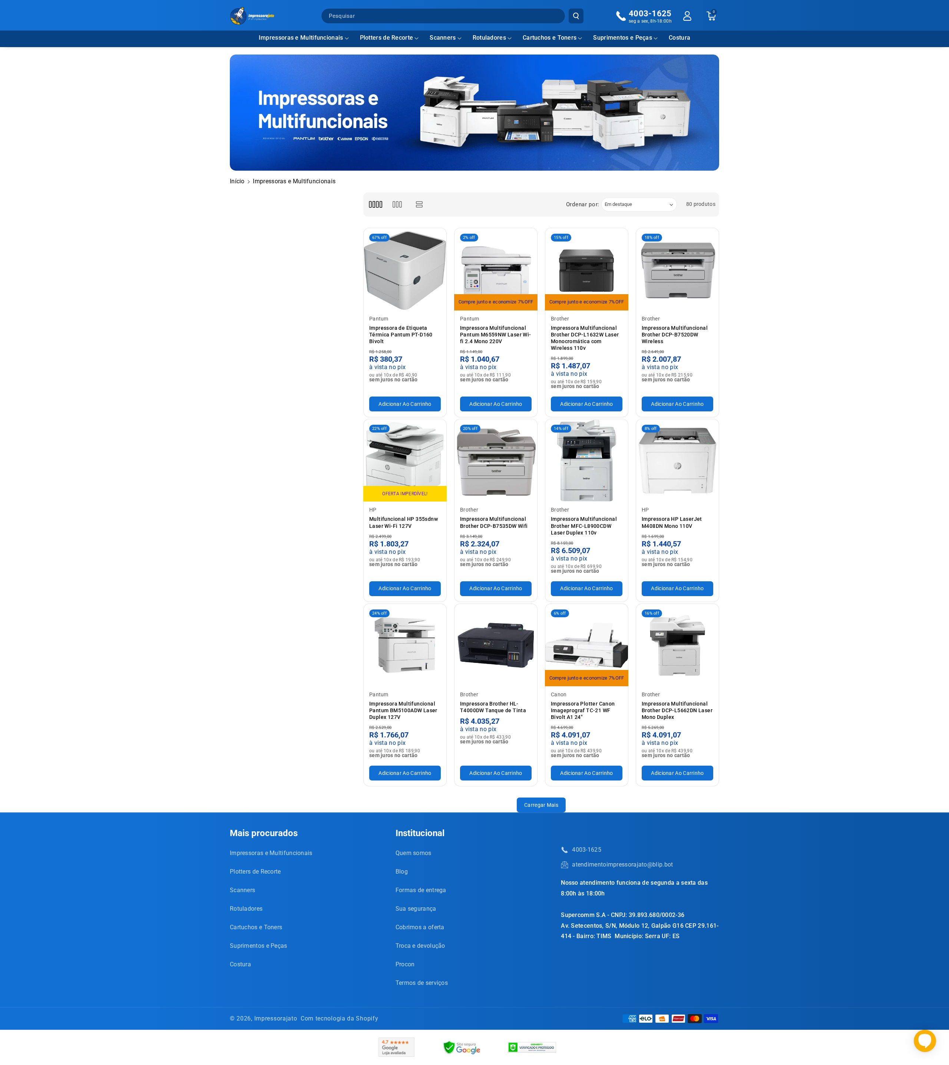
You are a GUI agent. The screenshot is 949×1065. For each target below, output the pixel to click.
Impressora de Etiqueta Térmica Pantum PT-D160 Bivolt (401, 334)
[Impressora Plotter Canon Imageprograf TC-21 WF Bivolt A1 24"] (586, 645)
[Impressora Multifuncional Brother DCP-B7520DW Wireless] (677, 269)
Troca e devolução (420, 945)
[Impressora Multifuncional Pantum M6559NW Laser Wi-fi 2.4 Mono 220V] (495, 269)
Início (237, 181)
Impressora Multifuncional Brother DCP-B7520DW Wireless (675, 334)
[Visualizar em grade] (375, 204)
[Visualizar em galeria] (397, 204)
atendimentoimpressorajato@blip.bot (622, 864)
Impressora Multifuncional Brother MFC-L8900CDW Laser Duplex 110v (584, 525)
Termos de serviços (422, 982)
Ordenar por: (582, 204)
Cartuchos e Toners (549, 37)
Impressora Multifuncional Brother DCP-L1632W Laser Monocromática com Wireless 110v (585, 338)
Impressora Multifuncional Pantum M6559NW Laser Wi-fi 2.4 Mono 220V (495, 334)
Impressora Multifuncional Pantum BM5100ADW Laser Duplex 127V (403, 710)
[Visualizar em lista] (419, 204)
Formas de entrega (421, 890)
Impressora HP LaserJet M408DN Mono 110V (672, 522)
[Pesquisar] (576, 16)
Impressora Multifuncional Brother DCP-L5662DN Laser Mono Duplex (677, 710)
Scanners (443, 37)
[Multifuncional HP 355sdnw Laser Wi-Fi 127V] (405, 460)
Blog (402, 871)
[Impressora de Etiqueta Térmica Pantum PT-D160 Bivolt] (405, 269)
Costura (240, 964)
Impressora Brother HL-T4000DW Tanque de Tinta (493, 707)
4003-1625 (586, 849)
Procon (405, 964)
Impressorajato (275, 1018)
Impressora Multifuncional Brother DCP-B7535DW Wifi (494, 522)
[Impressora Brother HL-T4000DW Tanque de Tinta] (495, 645)
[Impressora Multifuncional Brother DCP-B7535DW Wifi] (495, 460)
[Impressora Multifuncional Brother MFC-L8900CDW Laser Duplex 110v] (586, 460)
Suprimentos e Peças (622, 37)
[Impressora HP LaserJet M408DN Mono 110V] (677, 460)
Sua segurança (416, 908)
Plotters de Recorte (386, 37)
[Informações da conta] (687, 16)
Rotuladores (489, 37)
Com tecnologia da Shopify (339, 1018)
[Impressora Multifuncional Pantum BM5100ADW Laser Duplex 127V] (405, 645)
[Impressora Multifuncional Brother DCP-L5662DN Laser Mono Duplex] (677, 645)
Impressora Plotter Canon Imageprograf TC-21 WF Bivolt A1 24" (583, 710)
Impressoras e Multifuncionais (301, 37)
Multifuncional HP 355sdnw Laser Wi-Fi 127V (403, 522)
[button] (304, 38)
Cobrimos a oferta (420, 927)
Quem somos (413, 853)
